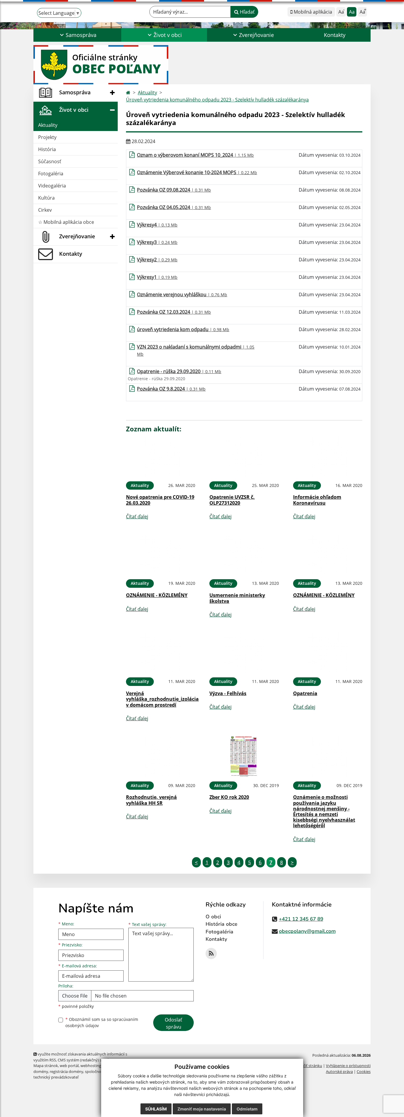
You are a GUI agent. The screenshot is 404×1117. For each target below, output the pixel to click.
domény (40, 1071)
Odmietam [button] (247, 1108)
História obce (221, 924)
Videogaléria (52, 185)
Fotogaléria (50, 173)
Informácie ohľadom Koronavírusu (317, 500)
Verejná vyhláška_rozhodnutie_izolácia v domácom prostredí (162, 699)
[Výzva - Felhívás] (244, 652)
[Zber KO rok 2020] (244, 756)
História (47, 149)
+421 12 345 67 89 (301, 919)
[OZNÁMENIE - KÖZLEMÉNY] (160, 554)
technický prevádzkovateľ (55, 1077)
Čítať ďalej (137, 516)
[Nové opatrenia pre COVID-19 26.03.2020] (160, 456)
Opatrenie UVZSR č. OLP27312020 (232, 500)
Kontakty (334, 34)
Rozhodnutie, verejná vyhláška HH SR (151, 800)
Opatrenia (305, 693)
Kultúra (46, 198)
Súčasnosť (49, 161)
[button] (77, 35)
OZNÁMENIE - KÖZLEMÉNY (157, 595)
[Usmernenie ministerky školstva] (244, 554)
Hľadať (247, 12)
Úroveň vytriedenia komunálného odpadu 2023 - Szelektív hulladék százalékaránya (217, 99)
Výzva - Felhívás (227, 693)
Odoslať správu (173, 1023)
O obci (213, 916)
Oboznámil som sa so (101, 1022)
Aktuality (47, 125)
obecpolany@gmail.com (307, 931)
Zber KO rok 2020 (229, 797)
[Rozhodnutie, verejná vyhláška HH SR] (160, 756)
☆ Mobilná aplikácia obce (66, 222)
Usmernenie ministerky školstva (237, 598)
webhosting (90, 1065)
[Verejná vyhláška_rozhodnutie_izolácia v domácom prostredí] (160, 652)
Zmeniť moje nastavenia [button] (201, 1108)
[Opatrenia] (327, 652)
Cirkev (45, 210)
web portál (69, 1065)
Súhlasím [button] (156, 1108)
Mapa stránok (45, 1065)
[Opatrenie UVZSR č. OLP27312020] (244, 456)
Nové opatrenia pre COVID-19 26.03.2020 (160, 500)
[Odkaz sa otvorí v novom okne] (211, 953)
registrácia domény (66, 1071)
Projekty (47, 137)
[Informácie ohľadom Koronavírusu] (327, 456)
